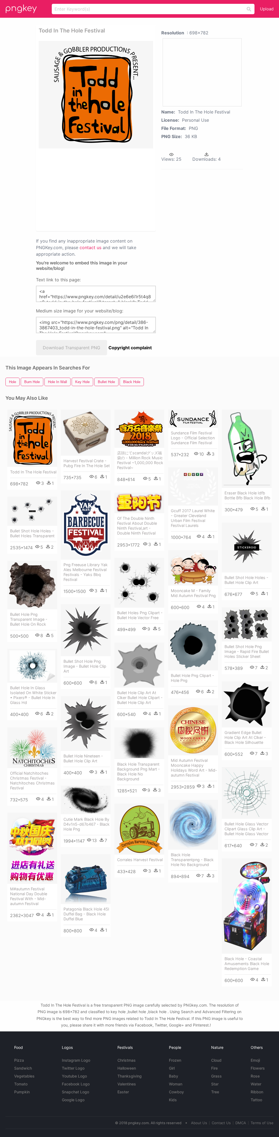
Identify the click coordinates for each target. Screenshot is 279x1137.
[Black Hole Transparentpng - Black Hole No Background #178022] (193, 825)
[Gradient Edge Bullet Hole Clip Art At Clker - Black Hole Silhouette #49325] (247, 704)
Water (256, 1084)
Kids (173, 1099)
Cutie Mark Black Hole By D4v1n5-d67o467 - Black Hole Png (86, 824)
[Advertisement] (122, 189)
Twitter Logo (73, 1068)
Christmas (126, 1060)
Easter (123, 1092)
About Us (199, 1123)
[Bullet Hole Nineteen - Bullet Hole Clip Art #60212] (86, 723)
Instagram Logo (76, 1060)
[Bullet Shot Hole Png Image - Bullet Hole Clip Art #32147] (86, 630)
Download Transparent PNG (71, 347)
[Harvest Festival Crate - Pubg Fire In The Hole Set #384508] (86, 432)
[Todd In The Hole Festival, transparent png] (96, 94)
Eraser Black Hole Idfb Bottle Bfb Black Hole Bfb (247, 495)
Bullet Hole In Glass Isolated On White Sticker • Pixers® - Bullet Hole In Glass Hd (33, 695)
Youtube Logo (74, 1076)
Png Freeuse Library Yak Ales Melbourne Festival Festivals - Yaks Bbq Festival (85, 572)
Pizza (19, 1060)
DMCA (240, 1123)
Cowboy (176, 1092)
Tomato (21, 1084)
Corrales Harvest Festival (140, 859)
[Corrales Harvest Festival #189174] (139, 829)
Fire (214, 1068)
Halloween (126, 1068)
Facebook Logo (76, 1084)
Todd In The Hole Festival (33, 472)
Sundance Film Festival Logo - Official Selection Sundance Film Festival (193, 438)
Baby (173, 1076)
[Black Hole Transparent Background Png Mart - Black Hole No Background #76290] (139, 743)
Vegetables (24, 1076)
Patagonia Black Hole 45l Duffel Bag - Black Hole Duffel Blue (86, 914)
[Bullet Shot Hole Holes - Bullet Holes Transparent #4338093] (32, 511)
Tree (215, 1092)
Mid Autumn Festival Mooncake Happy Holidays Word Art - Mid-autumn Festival (194, 767)
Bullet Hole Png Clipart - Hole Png (192, 678)
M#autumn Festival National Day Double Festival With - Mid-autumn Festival (28, 896)
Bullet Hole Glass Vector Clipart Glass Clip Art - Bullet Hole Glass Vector (246, 829)
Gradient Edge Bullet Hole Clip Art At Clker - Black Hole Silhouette (245, 737)
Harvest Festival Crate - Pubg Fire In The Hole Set (86, 463)
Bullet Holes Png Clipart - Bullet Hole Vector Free (140, 615)
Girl (172, 1068)
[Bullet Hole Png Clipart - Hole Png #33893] (193, 645)
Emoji (255, 1060)
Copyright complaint (130, 347)
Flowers (258, 1068)
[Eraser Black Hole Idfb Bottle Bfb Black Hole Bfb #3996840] (247, 449)
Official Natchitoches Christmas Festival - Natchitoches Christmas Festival (32, 780)
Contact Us (221, 1123)
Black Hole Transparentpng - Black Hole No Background (192, 859)
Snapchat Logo (75, 1092)
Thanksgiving (129, 1076)
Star (215, 1084)
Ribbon (257, 1092)
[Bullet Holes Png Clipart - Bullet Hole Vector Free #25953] (139, 583)
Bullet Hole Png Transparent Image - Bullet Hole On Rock (28, 619)
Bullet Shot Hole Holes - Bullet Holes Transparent (32, 533)
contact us (90, 247)
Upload (267, 8)
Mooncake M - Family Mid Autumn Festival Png (193, 593)
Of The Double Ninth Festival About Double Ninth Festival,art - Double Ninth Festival (137, 525)
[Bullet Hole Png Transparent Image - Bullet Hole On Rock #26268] (32, 585)
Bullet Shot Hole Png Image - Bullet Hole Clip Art (84, 666)
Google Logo (73, 1099)
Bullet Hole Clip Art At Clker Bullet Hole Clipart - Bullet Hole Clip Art (140, 697)
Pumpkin (22, 1092)
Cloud (216, 1060)
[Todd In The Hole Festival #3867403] (32, 438)
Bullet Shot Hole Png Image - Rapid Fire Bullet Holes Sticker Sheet (247, 651)
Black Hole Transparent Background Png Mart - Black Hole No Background (138, 771)
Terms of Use (262, 1123)
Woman (175, 1084)
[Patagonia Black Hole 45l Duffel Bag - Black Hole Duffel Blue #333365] (86, 879)
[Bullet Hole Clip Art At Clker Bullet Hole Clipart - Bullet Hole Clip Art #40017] (139, 665)
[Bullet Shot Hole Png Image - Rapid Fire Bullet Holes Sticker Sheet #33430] (247, 624)
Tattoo (256, 1099)
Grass (216, 1076)
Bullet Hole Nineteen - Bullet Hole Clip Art (83, 758)
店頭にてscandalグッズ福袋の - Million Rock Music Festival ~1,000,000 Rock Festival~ (140, 460)
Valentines (126, 1084)
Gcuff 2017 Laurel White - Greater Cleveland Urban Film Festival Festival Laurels (193, 518)
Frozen (175, 1060)
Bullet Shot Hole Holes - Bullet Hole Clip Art (246, 580)
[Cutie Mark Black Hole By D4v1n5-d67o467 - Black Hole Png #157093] (86, 800)
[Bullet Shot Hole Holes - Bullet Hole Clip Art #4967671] (247, 547)
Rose (255, 1076)
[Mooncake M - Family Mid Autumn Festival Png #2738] (193, 568)
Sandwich (23, 1068)
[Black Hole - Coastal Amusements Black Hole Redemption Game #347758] (247, 905)
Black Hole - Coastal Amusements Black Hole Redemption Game (247, 963)
